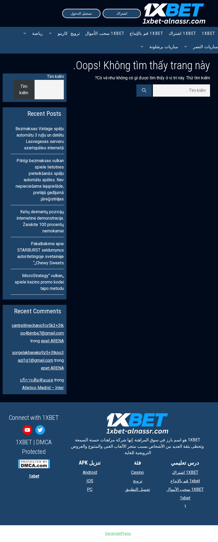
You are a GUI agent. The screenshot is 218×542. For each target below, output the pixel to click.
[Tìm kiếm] (144, 90)
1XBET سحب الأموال (104, 33)
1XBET (208, 33)
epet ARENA (52, 340)
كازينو (63, 33)
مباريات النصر (205, 46)
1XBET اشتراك (182, 33)
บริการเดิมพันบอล (36, 380)
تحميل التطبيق (137, 489)
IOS (89, 480)
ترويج (75, 33)
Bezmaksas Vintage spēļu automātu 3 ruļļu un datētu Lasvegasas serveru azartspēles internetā (39, 138)
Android (90, 472)
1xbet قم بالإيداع (146, 33)
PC (90, 489)
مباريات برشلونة (163, 46)
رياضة (37, 33)
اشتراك (121, 13)
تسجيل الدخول (81, 13)
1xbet (185, 497)
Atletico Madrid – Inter (43, 387)
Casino (137, 472)
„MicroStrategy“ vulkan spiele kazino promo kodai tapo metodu (39, 282)
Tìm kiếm (55, 76)
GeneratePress (118, 533)
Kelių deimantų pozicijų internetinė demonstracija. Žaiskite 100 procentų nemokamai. (40, 221)
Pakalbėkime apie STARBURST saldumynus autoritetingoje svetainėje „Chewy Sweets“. (40, 253)
